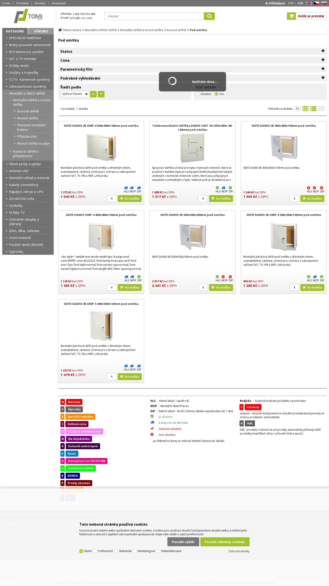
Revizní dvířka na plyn (33, 143)
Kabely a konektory (23, 184)
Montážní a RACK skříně (27, 93)
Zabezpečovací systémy (27, 86)
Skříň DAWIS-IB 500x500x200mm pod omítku (192, 215)
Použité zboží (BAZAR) (26, 244)
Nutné (88, 551)
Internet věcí (18, 171)
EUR (291, 3)
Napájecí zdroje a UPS (26, 191)
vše (221, 94)
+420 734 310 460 (84, 14)
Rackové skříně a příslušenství (25, 153)
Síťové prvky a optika (25, 164)
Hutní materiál (20, 237)
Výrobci (41, 31)
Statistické (125, 551)
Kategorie (15, 31)
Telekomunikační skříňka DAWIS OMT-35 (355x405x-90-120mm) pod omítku (192, 128)
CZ (315, 3)
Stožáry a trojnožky (23, 72)
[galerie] (321, 110)
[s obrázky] (313, 110)
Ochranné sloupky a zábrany (24, 221)
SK (323, 3)
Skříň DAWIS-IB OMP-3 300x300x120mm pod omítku (283, 215)
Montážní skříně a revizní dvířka (31, 102)
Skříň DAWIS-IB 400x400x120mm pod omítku (284, 126)
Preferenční (105, 551)
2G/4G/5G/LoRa (21, 198)
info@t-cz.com (81, 18)
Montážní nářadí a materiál (29, 177)
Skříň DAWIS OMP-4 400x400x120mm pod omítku (101, 215)
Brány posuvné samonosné (30, 44)
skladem (205, 94)
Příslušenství (26, 136)
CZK (300, 3)
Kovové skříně (28, 111)
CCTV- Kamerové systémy (29, 79)
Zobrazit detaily (239, 551)
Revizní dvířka (27, 118)
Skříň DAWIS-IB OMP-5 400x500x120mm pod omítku (101, 304)
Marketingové (146, 551)
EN (308, 3)
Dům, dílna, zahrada (24, 230)
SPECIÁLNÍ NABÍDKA (25, 38)
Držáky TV (17, 212)
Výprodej (16, 251)
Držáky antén (19, 65)
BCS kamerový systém (26, 51)
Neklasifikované (171, 551)
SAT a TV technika (22, 58)
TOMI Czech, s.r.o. (28, 16)
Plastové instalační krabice (31, 127)
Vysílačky (16, 205)
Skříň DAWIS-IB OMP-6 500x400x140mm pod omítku (101, 126)
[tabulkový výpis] (305, 110)
